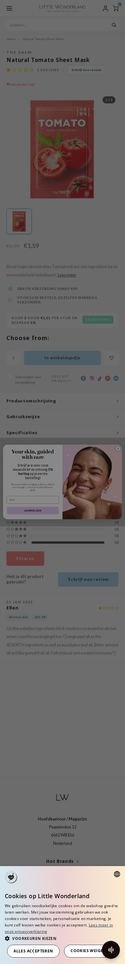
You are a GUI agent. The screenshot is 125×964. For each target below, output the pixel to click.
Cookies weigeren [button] (91, 950)
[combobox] (117, 874)
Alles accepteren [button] (33, 951)
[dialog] (62, 915)
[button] (62, 938)
